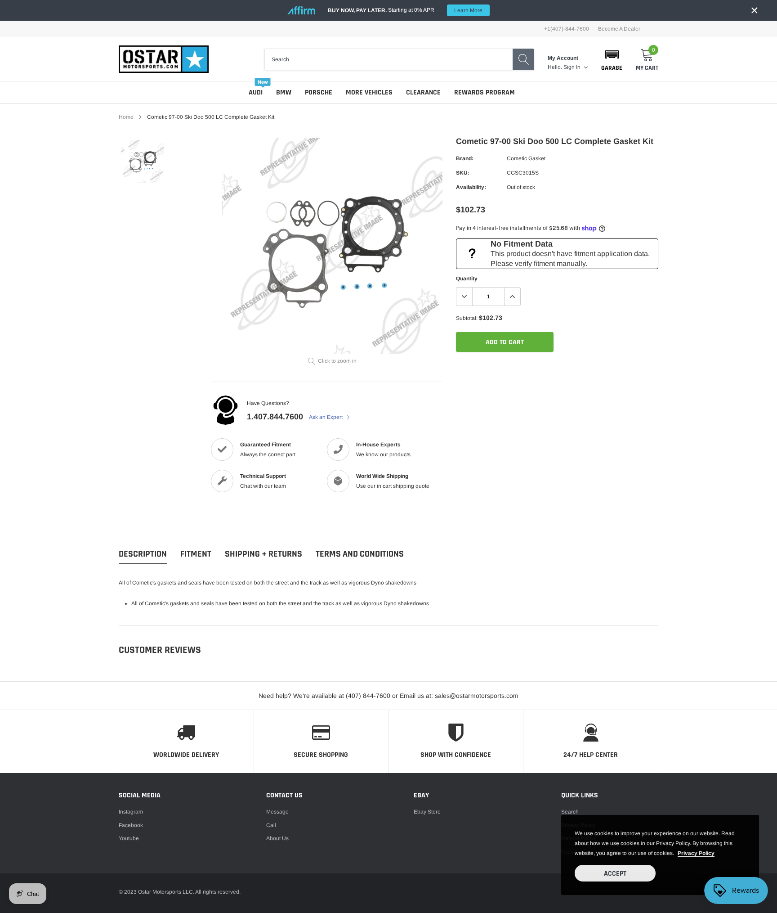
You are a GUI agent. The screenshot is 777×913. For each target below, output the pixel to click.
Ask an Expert (326, 417)
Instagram (131, 812)
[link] (142, 161)
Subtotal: (467, 318)
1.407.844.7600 (275, 416)
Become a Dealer (619, 28)
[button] (611, 59)
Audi (256, 92)
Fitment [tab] (195, 554)
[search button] (523, 59)
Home (126, 117)
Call (271, 825)
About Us (277, 838)
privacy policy (696, 853)
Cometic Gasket (526, 158)
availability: (471, 187)
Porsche (318, 92)
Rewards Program (484, 92)
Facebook (131, 825)
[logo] (164, 59)
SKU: (462, 173)
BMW (283, 92)
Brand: (464, 158)
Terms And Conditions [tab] (360, 554)
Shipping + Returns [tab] (263, 554)
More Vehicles (369, 92)
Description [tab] (143, 554)
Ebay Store (427, 812)
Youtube (129, 838)
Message (277, 812)
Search (570, 812)
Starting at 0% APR (405, 10)
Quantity (467, 278)
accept (615, 873)
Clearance (423, 92)
